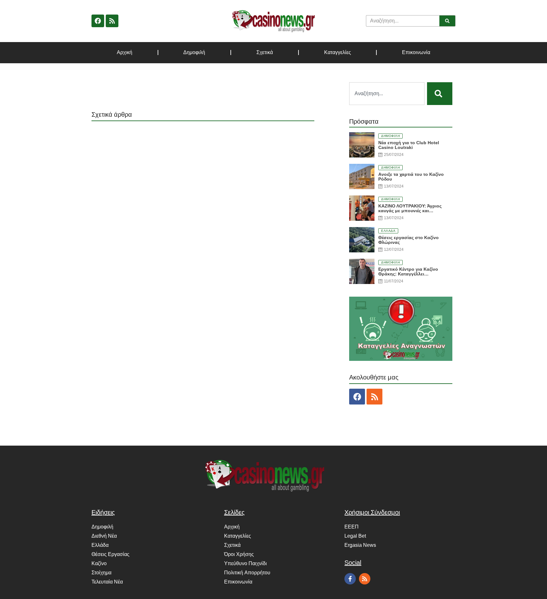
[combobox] (386, 93)
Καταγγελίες (337, 52)
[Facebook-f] (350, 578)
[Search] (447, 20)
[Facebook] (97, 21)
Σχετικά (264, 52)
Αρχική (124, 52)
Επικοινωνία (416, 52)
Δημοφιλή (194, 52)
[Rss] (112, 21)
